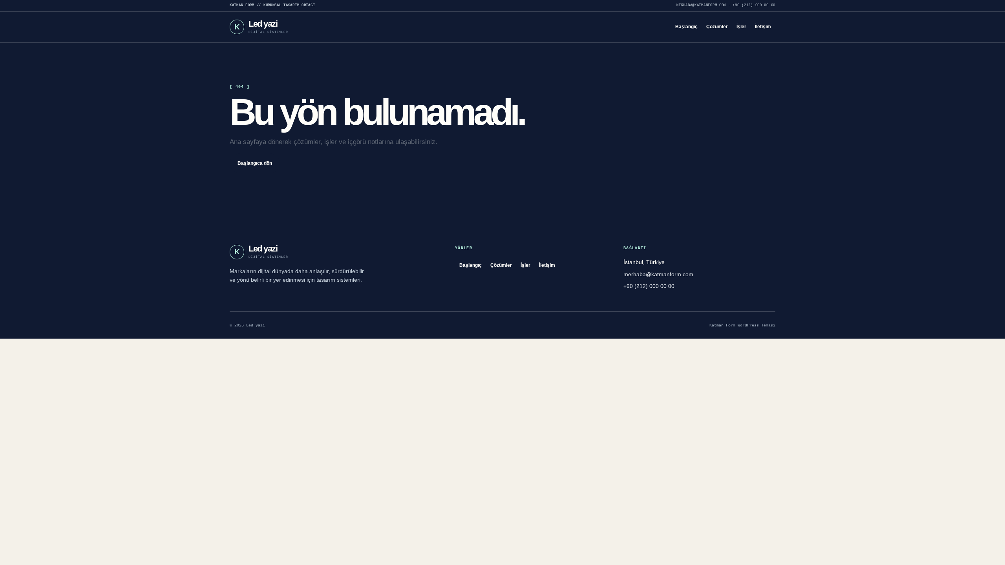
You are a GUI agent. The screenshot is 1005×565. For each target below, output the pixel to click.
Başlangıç (686, 26)
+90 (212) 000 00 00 (754, 5)
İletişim (763, 26)
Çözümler (717, 26)
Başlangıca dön (255, 163)
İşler (741, 26)
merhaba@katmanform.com (701, 5)
